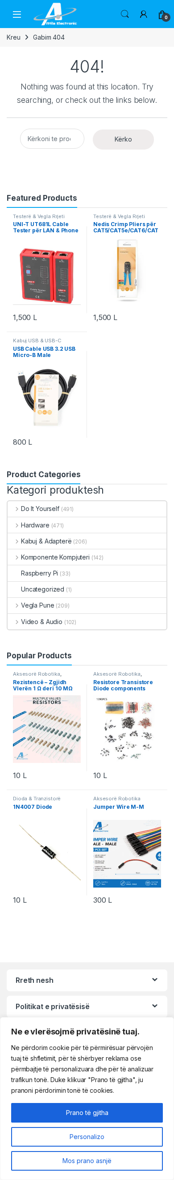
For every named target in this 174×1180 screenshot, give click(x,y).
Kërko (123, 139)
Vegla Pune (37, 605)
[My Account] (144, 14)
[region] (87, 1098)
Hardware (35, 525)
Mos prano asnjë (87, 1160)
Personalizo (87, 1136)
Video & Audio (41, 621)
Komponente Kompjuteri (55, 557)
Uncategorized (42, 589)
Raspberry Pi (39, 573)
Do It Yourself (40, 508)
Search (125, 14)
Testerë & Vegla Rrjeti (39, 216)
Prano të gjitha (87, 1112)
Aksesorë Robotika (36, 674)
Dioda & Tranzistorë (37, 798)
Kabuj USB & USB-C (37, 340)
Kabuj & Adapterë (46, 541)
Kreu (13, 37)
